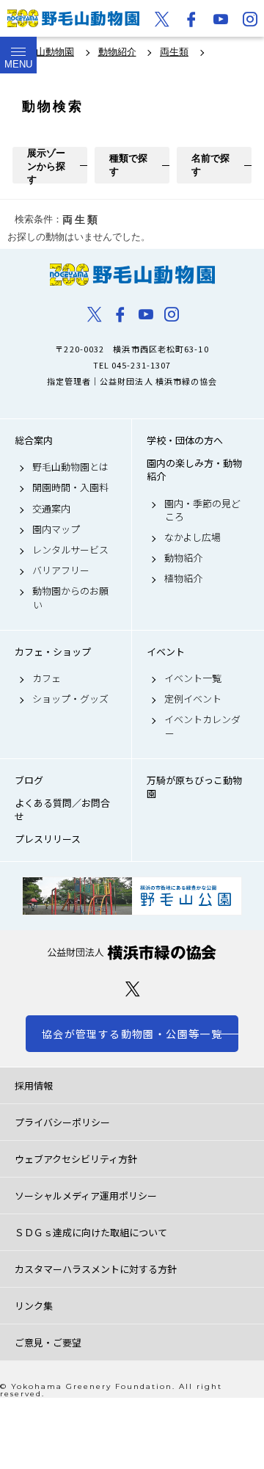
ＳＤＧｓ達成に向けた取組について (91, 1232)
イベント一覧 (192, 678)
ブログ (29, 780)
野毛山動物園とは (70, 467)
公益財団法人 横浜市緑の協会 (132, 952)
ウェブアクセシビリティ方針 (76, 1159)
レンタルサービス (70, 549)
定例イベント (192, 699)
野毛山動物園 (132, 275)
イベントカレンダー (202, 726)
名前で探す (210, 165)
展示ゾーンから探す (46, 166)
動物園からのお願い (70, 597)
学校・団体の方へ (185, 440)
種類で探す (128, 165)
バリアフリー (60, 570)
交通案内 (51, 508)
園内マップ (56, 529)
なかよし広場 (192, 537)
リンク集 (34, 1306)
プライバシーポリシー (62, 1122)
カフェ (46, 678)
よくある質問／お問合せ (62, 810)
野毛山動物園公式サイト (73, 18)
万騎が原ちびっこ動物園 (194, 787)
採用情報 (34, 1085)
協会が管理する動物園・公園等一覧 (132, 1033)
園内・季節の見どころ (202, 510)
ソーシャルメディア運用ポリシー (86, 1196)
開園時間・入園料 (70, 487)
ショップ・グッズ (70, 699)
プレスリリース (48, 839)
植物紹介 (183, 578)
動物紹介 (183, 558)
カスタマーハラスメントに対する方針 (96, 1269)
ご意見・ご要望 (48, 1342)
